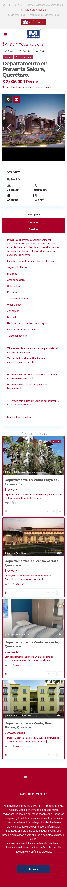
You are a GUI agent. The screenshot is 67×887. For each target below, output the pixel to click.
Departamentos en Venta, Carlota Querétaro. (31, 563)
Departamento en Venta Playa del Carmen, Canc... (32, 482)
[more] (38, 498)
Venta (7, 57)
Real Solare (13, 715)
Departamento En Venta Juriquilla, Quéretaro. (32, 644)
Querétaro (10, 87)
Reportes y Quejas (35, 9)
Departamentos (17, 43)
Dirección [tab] (33, 222)
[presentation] (8, 127)
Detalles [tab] (33, 229)
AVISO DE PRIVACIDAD (33, 794)
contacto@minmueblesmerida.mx (45, 5)
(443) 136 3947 (14, 5)
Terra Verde (13, 634)
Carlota (11, 553)
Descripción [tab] (34, 214)
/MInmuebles (18, 15)
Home (5, 43)
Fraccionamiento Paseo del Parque (34, 87)
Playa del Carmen (16, 472)
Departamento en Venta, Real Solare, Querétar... (28, 725)
